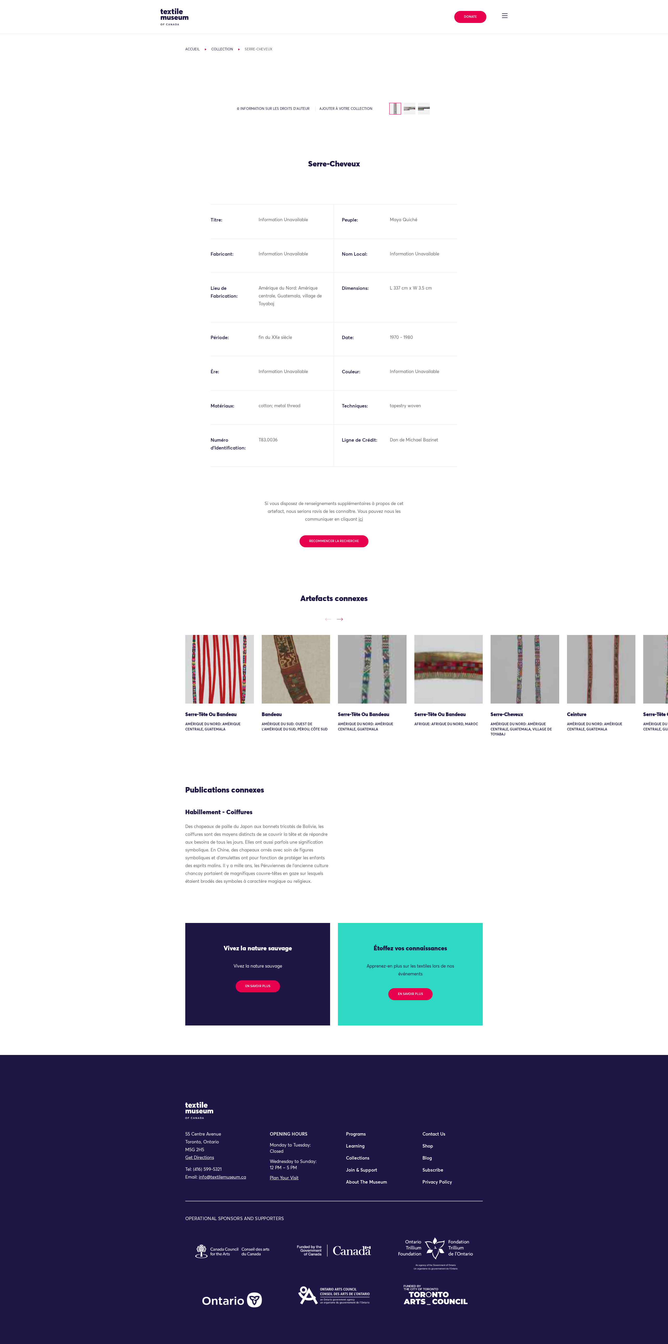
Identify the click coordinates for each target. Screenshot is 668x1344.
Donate (470, 17)
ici (361, 519)
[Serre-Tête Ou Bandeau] (219, 669)
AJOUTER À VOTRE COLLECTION (345, 109)
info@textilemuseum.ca (222, 1177)
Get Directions (199, 1158)
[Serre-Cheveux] (525, 669)
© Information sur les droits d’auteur (273, 109)
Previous (328, 619)
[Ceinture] (601, 669)
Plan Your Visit (284, 1178)
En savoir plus (257, 986)
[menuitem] (372, 1137)
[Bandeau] (296, 669)
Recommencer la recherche (334, 541)
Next (340, 619)
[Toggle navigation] (505, 15)
